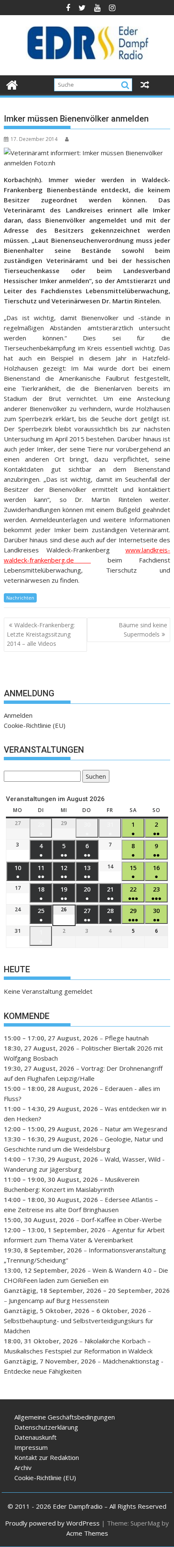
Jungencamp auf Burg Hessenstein (59, 1300)
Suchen (94, 777)
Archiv (23, 1467)
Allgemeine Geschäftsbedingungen (64, 1417)
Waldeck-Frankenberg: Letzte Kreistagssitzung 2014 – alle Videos (41, 634)
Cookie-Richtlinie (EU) (34, 725)
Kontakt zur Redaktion (46, 1457)
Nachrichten (20, 597)
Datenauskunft (35, 1437)
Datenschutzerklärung (46, 1427)
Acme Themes (87, 1533)
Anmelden (18, 715)
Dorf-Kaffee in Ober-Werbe (121, 1219)
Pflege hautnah (127, 1038)
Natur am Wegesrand (136, 1129)
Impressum (31, 1447)
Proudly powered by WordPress (52, 1523)
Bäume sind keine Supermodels (143, 629)
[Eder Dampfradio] (12, 84)
